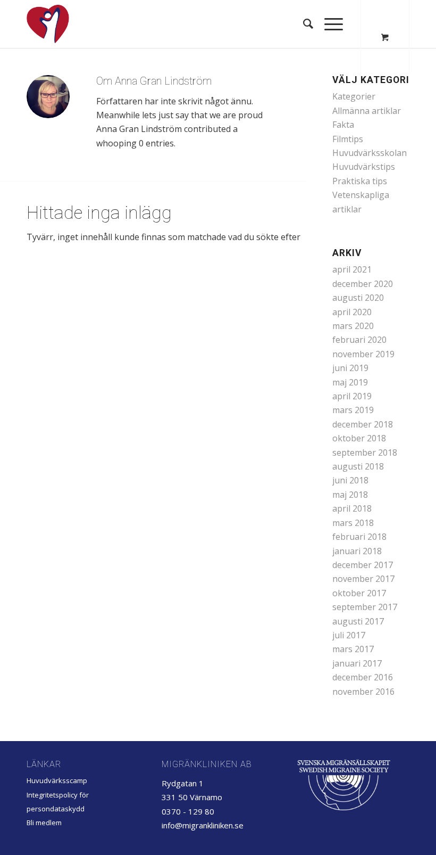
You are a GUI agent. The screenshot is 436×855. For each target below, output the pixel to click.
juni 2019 (350, 368)
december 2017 (362, 565)
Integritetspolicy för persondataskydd (58, 801)
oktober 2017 (359, 593)
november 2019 (363, 354)
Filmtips (347, 139)
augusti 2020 (358, 297)
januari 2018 (357, 551)
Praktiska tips (359, 181)
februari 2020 (359, 340)
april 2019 (352, 396)
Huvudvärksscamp (57, 780)
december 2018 (362, 424)
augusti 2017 (358, 621)
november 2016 (363, 691)
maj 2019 (350, 382)
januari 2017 (357, 663)
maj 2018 (350, 494)
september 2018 (364, 452)
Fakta (343, 124)
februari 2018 (359, 536)
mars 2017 (353, 649)
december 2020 (362, 284)
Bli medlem (44, 822)
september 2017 (364, 607)
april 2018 (352, 508)
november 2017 (363, 579)
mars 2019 (353, 410)
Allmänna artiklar (366, 111)
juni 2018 (350, 480)
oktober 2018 (359, 438)
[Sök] (303, 24)
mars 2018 (353, 523)
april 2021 (352, 269)
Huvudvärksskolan (369, 153)
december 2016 (362, 677)
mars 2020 (353, 326)
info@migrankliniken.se (203, 825)
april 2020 (352, 312)
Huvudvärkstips (363, 166)
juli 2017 (348, 635)
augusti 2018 (358, 466)
